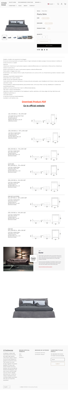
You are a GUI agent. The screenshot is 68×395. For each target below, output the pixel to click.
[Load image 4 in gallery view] (19, 37)
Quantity (39, 34)
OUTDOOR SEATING (40, 352)
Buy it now (49, 45)
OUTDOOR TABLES (39, 354)
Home (38, 11)
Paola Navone (48, 23)
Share (38, 49)
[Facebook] (42, 49)
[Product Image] (17, 25)
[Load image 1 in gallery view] (4, 37)
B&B (20, 354)
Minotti (21, 357)
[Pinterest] (46, 49)
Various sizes (45, 18)
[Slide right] (32, 37)
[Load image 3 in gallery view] (14, 37)
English (6, 386)
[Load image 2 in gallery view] (9, 37)
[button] (51, 4)
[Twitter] (44, 49)
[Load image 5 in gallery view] (24, 37)
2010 (49, 28)
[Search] (58, 4)
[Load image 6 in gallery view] (29, 37)
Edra (20, 355)
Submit (58, 363)
